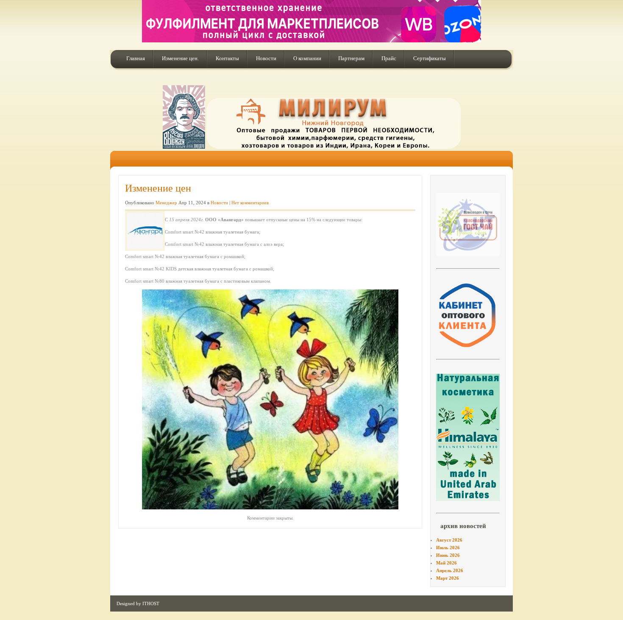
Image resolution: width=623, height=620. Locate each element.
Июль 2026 (448, 547)
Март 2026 (447, 578)
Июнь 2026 (448, 555)
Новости (266, 58)
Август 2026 (449, 539)
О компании (307, 58)
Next (513, 223)
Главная (135, 58)
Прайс (388, 58)
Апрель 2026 (449, 570)
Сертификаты (429, 58)
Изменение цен (158, 188)
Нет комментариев (250, 202)
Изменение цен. (180, 58)
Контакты (227, 58)
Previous (422, 223)
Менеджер (166, 202)
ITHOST (150, 603)
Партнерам (351, 58)
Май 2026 (446, 562)
